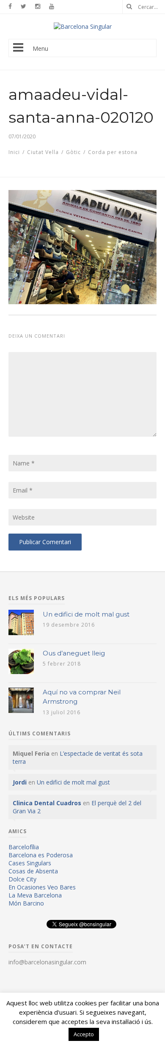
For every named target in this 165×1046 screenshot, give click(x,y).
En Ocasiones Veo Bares (42, 887)
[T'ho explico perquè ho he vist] (83, 26)
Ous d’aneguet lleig (74, 653)
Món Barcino (26, 903)
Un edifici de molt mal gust (86, 614)
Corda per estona (113, 152)
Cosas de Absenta (33, 871)
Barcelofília (23, 847)
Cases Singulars (29, 863)
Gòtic (73, 152)
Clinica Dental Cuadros (47, 803)
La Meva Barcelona (35, 895)
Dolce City (22, 879)
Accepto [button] (84, 1034)
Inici (14, 152)
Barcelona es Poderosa (40, 855)
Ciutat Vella (43, 152)
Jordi (20, 782)
